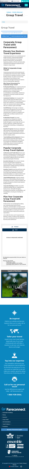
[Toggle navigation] (26, 5)
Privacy (24, 463)
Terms (20, 463)
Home (3, 22)
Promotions (5, 426)
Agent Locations (4, 1)
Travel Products (6, 424)
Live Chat (25, 1)
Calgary (9, 12)
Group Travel (5, 419)
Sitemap (14, 464)
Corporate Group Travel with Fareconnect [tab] (11, 32)
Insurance (5, 417)
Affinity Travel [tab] (5, 36)
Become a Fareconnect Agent (14, 429)
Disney (4, 414)
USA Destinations (7, 421)
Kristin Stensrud (17, 12)
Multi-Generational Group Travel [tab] (18, 36)
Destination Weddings (8, 412)
